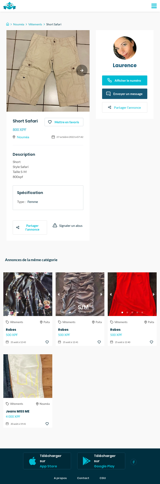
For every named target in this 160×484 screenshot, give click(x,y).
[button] (18, 312)
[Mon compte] (154, 6)
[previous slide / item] (6, 294)
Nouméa (18, 24)
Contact (83, 478)
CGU (103, 478)
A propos (60, 478)
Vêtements (35, 24)
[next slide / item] (82, 70)
